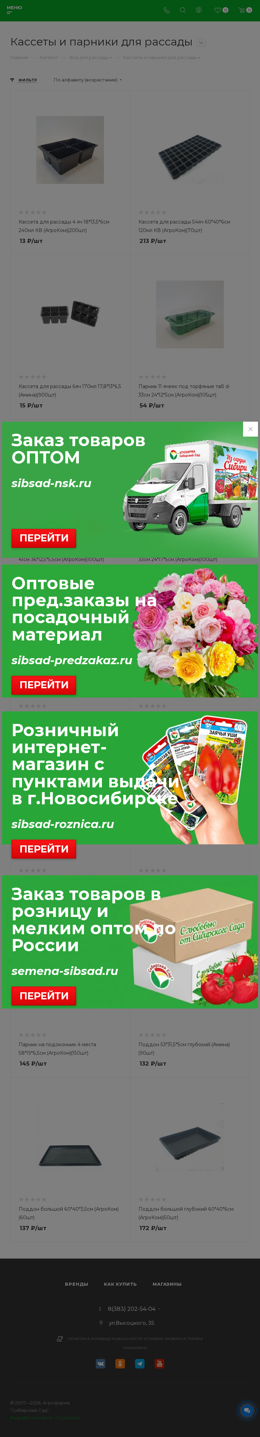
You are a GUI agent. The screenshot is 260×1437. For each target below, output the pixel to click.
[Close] (250, 429)
